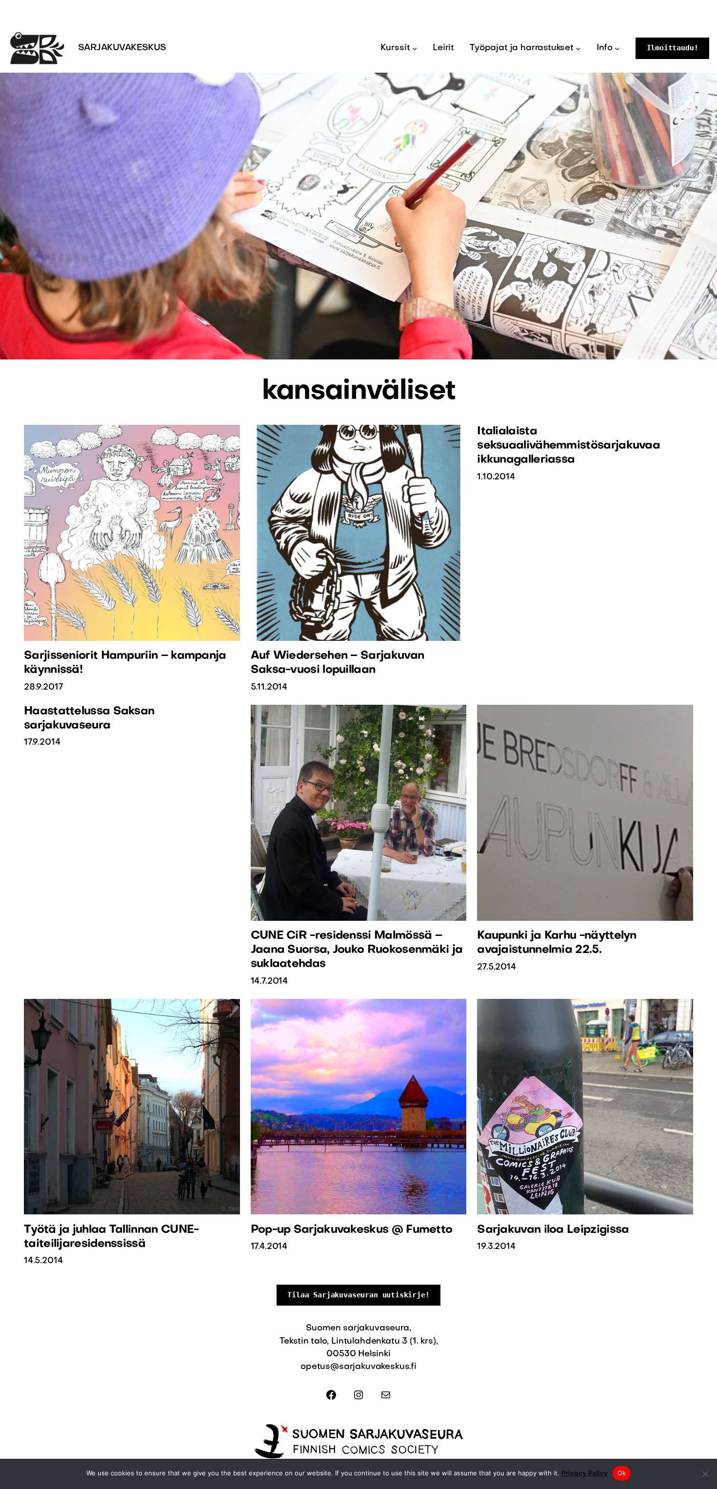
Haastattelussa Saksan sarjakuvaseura (89, 718)
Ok (621, 1473)
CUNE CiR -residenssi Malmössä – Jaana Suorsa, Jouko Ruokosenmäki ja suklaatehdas (357, 950)
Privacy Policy (584, 1473)
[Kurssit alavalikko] (414, 48)
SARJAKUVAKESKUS (122, 48)
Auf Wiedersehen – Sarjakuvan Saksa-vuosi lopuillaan (337, 663)
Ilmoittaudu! (672, 47)
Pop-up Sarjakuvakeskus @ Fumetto (352, 1230)
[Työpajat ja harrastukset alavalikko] (578, 48)
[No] (705, 1474)
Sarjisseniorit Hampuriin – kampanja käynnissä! (125, 663)
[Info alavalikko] (617, 48)
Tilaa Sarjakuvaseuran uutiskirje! (358, 1294)
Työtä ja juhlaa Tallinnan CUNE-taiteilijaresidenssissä (111, 1237)
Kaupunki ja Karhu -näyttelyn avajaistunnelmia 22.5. (557, 943)
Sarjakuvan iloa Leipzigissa (553, 1230)
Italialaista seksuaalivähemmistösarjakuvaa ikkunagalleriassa (568, 445)
